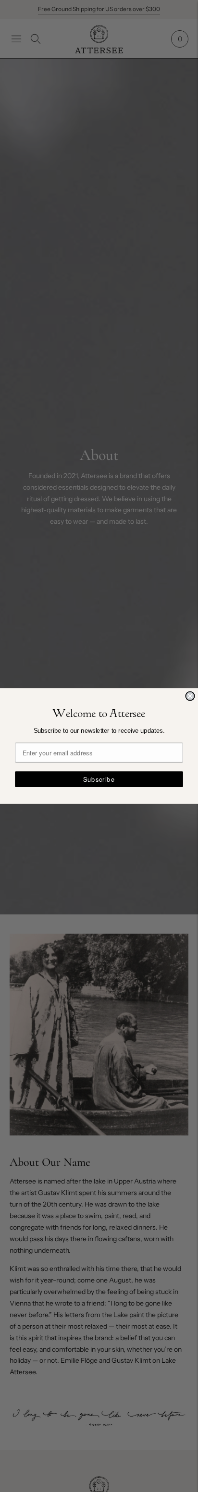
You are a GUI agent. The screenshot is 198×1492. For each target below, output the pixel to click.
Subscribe (99, 779)
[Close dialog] (190, 695)
